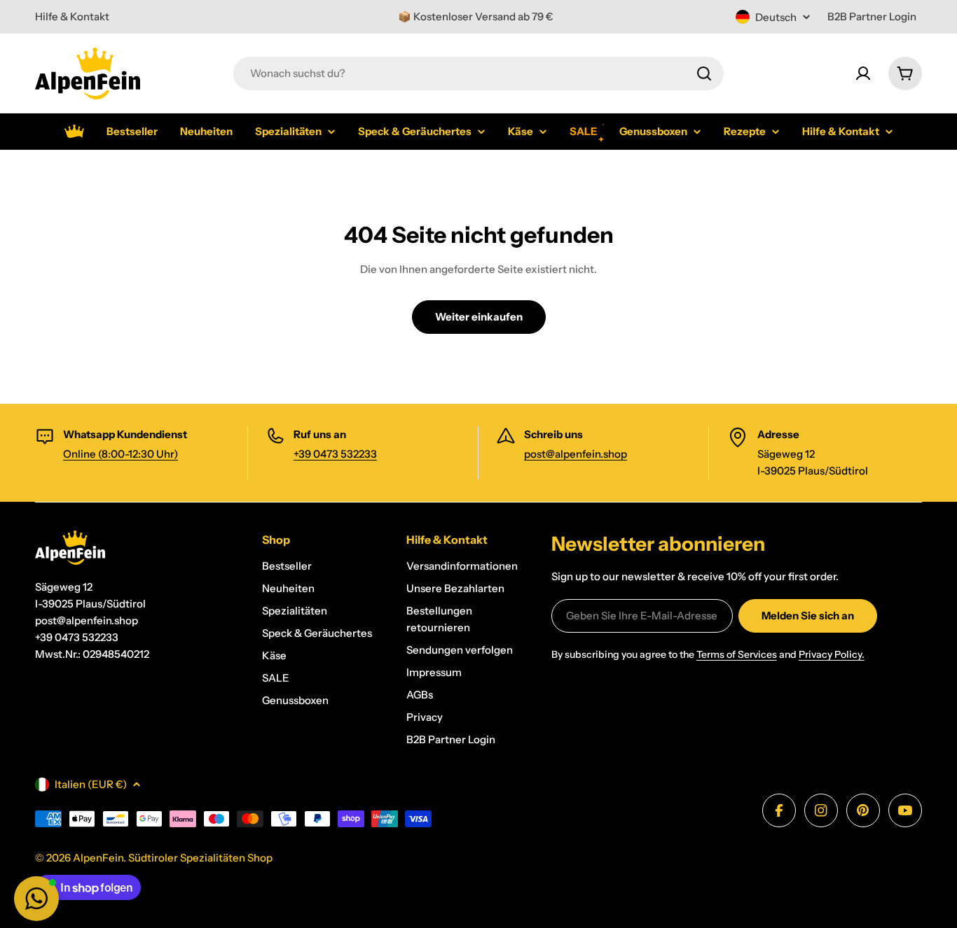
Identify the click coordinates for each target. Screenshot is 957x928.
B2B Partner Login (871, 16)
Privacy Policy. (832, 654)
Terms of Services (736, 654)
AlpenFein (98, 857)
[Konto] (863, 73)
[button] (36, 898)
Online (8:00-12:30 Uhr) (120, 454)
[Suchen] (704, 73)
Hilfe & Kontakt (72, 16)
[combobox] (478, 73)
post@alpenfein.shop (575, 454)
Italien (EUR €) (91, 784)
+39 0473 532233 (335, 454)
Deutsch (776, 17)
